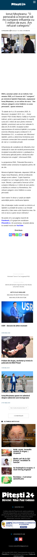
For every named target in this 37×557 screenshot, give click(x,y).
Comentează (18, 416)
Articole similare (17, 292)
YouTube (19, 225)
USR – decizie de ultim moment (14, 326)
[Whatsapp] (16, 234)
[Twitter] (20, 234)
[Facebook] (10, 234)
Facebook (5, 220)
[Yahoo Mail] (26, 234)
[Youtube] (20, 539)
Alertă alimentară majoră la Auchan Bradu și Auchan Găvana (18, 284)
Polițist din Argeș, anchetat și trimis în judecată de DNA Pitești (17, 362)
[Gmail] (23, 234)
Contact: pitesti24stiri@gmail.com (18, 546)
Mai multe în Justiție (17, 297)
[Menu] (34, 1)
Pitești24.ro (5, 554)
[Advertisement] (18, 74)
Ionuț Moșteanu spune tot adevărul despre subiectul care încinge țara (15, 397)
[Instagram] (13, 234)
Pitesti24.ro (6, 30)
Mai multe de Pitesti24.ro (18, 295)
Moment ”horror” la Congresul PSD (18, 275)
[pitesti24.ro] (18, 2)
